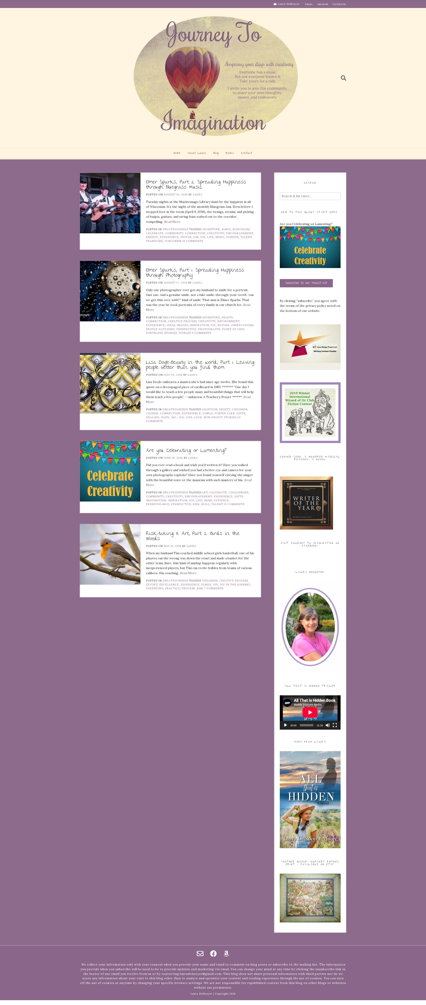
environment (228, 321)
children (239, 409)
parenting (154, 588)
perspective (186, 329)
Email (309, 4)
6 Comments (201, 332)
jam (196, 237)
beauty (227, 317)
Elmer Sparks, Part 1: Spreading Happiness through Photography (195, 273)
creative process (182, 321)
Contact (246, 153)
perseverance (157, 504)
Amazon (322, 4)
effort (152, 584)
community (174, 233)
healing (152, 417)
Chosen (152, 413)
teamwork (154, 241)
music (220, 237)
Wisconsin (173, 241)
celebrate (155, 233)
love (198, 417)
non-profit (213, 417)
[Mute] (327, 725)
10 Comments (192, 241)
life (210, 237)
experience (169, 237)
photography (209, 329)
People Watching (160, 329)
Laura (197, 194)
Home (177, 153)
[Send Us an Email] (200, 953)
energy (152, 237)
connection (195, 233)
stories (170, 332)
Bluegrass (241, 229)
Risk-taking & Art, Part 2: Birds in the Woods (193, 536)
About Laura (197, 153)
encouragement (239, 233)
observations (242, 325)
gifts (241, 413)
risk (196, 504)
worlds (185, 332)
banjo (226, 229)
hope (165, 417)
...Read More (171, 222)
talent (246, 237)
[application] (310, 712)
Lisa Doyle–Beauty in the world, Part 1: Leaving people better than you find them (200, 365)
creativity (215, 233)
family (208, 413)
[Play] (285, 725)
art (205, 492)
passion (232, 237)
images (182, 325)
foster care (225, 413)
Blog (216, 153)
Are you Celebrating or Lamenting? (186, 451)
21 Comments (234, 504)
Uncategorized (175, 229)
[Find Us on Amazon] (226, 953)
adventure (211, 229)
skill (205, 504)
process (188, 588)
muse (208, 500)
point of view (233, 329)
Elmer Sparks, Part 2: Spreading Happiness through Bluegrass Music (196, 185)
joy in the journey (235, 584)
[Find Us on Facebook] (213, 953)
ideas (171, 325)
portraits (154, 332)
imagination (156, 500)
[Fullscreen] (335, 725)
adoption (209, 409)
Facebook (339, 4)
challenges (238, 492)
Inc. (174, 417)
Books (230, 153)
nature (223, 325)
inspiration (199, 325)
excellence (169, 584)
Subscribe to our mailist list (306, 283)
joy (202, 237)
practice (172, 588)
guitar (185, 237)
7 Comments (213, 588)
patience (221, 500)
